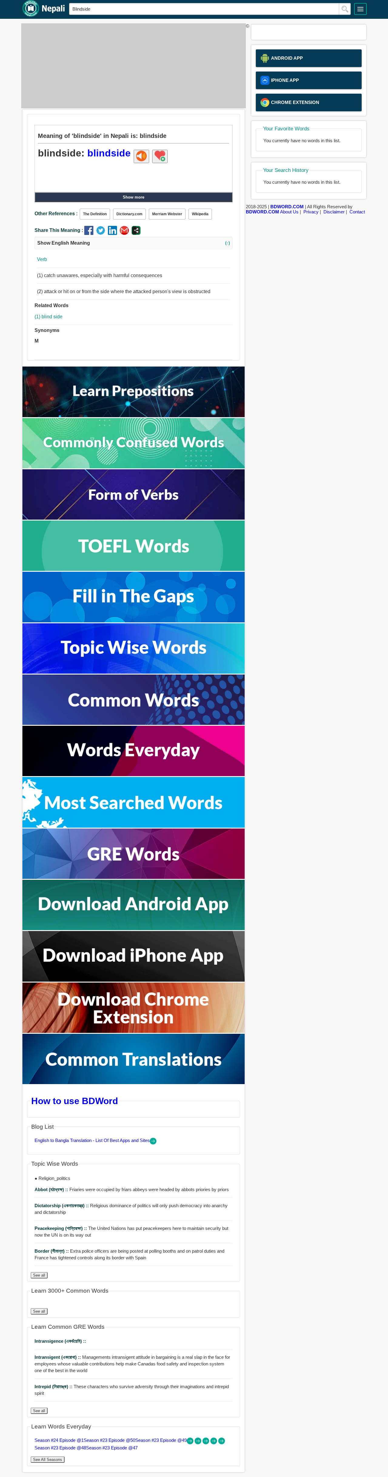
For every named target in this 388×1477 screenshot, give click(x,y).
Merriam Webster (167, 214)
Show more (133, 197)
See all (39, 1275)
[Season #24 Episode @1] (191, 1442)
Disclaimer (334, 211)
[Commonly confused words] (133, 466)
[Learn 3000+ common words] (133, 723)
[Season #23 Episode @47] (221, 1442)
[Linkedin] (114, 233)
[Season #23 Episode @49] (206, 1442)
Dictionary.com (129, 214)
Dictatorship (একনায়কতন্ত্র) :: (62, 1205)
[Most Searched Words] (133, 826)
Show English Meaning (133, 243)
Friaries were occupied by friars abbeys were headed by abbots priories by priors (132, 1189)
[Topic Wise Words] (133, 672)
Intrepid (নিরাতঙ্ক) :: (54, 1386)
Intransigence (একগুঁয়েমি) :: (60, 1341)
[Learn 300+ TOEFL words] (133, 569)
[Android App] (133, 928)
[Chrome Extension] (133, 1031)
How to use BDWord (74, 1101)
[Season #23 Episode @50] (198, 1442)
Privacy (311, 211)
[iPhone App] (133, 980)
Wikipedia (200, 214)
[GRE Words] (133, 877)
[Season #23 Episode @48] (214, 1442)
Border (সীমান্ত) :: (52, 1251)
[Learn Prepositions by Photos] (133, 415)
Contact (357, 211)
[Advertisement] (131, 65)
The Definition (95, 214)
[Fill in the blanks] (133, 620)
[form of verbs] (133, 518)
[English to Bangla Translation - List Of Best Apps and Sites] (153, 1142)
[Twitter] (102, 233)
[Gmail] (126, 233)
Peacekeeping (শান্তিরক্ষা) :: (61, 1228)
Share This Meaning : (59, 230)
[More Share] (136, 233)
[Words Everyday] (133, 774)
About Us (289, 211)
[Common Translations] (133, 1082)
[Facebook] (90, 233)
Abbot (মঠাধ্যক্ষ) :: (52, 1189)
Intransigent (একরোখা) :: (58, 1357)
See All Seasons (47, 1459)
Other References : (56, 213)
